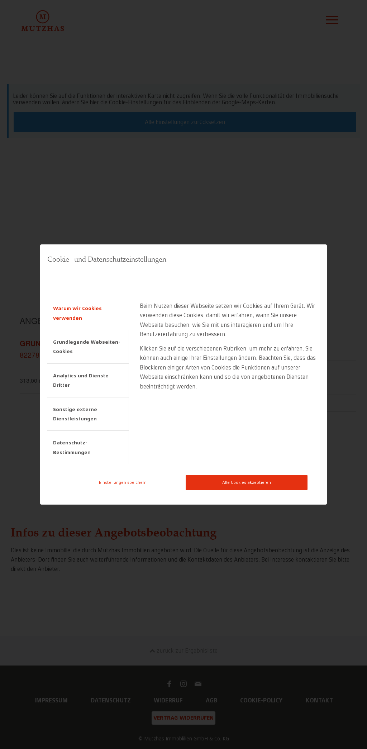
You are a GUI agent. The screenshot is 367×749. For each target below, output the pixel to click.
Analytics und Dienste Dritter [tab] (81, 380)
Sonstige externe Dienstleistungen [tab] (75, 413)
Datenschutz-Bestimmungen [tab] (72, 447)
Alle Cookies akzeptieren (246, 482)
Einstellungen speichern (123, 482)
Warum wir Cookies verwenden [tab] (77, 312)
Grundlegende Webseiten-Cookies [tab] (86, 346)
